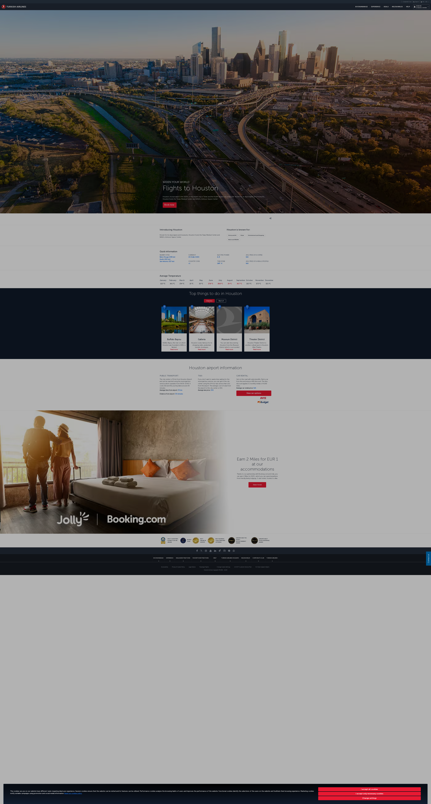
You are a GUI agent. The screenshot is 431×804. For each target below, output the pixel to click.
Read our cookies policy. (73, 793)
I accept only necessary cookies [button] (369, 794)
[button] (369, 798)
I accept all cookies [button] (369, 789)
